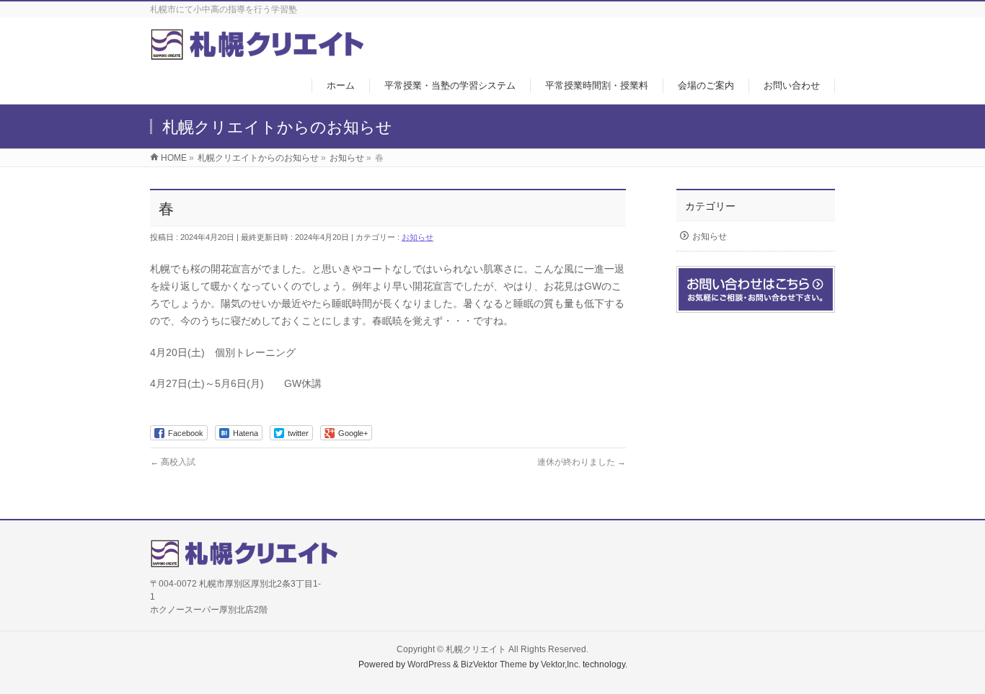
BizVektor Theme (494, 664)
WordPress (429, 664)
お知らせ (417, 237)
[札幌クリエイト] (256, 53)
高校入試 (172, 462)
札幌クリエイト (476, 649)
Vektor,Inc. (560, 664)
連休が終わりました (581, 462)
